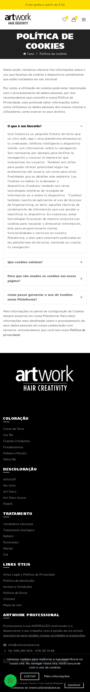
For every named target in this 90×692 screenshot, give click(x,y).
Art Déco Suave (14, 497)
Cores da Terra (13, 428)
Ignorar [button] (74, 685)
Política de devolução (18, 580)
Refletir (8, 536)
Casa (30, 53)
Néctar (8, 548)
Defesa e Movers (15, 453)
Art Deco (9, 491)
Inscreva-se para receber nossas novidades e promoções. (44, 635)
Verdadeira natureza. (18, 524)
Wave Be (9, 459)
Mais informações (56, 676)
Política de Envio (15, 592)
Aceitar (30, 676)
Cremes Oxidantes (16, 441)
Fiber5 (8, 503)
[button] (10, 680)
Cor (5, 554)
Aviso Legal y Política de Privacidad (29, 574)
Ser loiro (9, 485)
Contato (9, 599)
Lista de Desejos (67, 17)
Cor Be (8, 435)
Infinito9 (9, 479)
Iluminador (11, 542)
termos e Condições (17, 586)
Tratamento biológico (19, 530)
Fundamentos (13, 447)
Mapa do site (12, 605)
